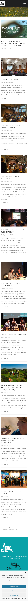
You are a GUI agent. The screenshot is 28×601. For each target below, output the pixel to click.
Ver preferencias (14, 595)
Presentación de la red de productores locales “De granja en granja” (11, 387)
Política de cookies (6, 598)
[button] (25, 572)
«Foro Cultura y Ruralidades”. (13, 334)
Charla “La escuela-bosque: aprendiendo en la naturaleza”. (12, 440)
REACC (11, 556)
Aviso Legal (23, 598)
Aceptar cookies (14, 586)
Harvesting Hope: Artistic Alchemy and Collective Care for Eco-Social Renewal (13, 44)
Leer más (3, 52)
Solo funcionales (14, 591)
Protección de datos (15, 598)
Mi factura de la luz (9, 79)
